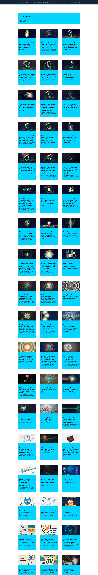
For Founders (45, 2)
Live (35, 2)
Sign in (71, 2)
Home (27, 2)
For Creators (52, 2)
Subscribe (77, 2)
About (31, 2)
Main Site (39, 2)
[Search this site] (68, 2)
